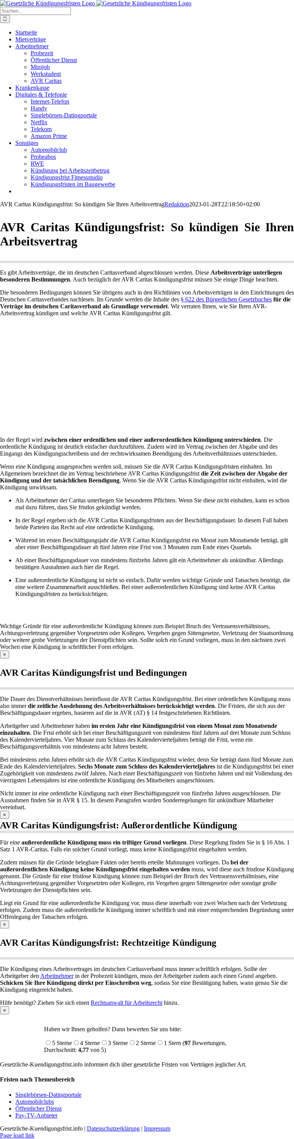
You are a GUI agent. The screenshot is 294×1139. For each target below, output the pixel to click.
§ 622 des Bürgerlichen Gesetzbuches (226, 299)
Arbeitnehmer (57, 976)
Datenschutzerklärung (113, 1128)
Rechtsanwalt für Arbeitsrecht (126, 1002)
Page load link (17, 1135)
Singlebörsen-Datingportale (48, 1094)
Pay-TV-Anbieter (36, 1115)
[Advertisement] (147, 376)
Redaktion (176, 204)
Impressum (157, 1128)
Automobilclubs (34, 1101)
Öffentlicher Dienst (38, 1108)
